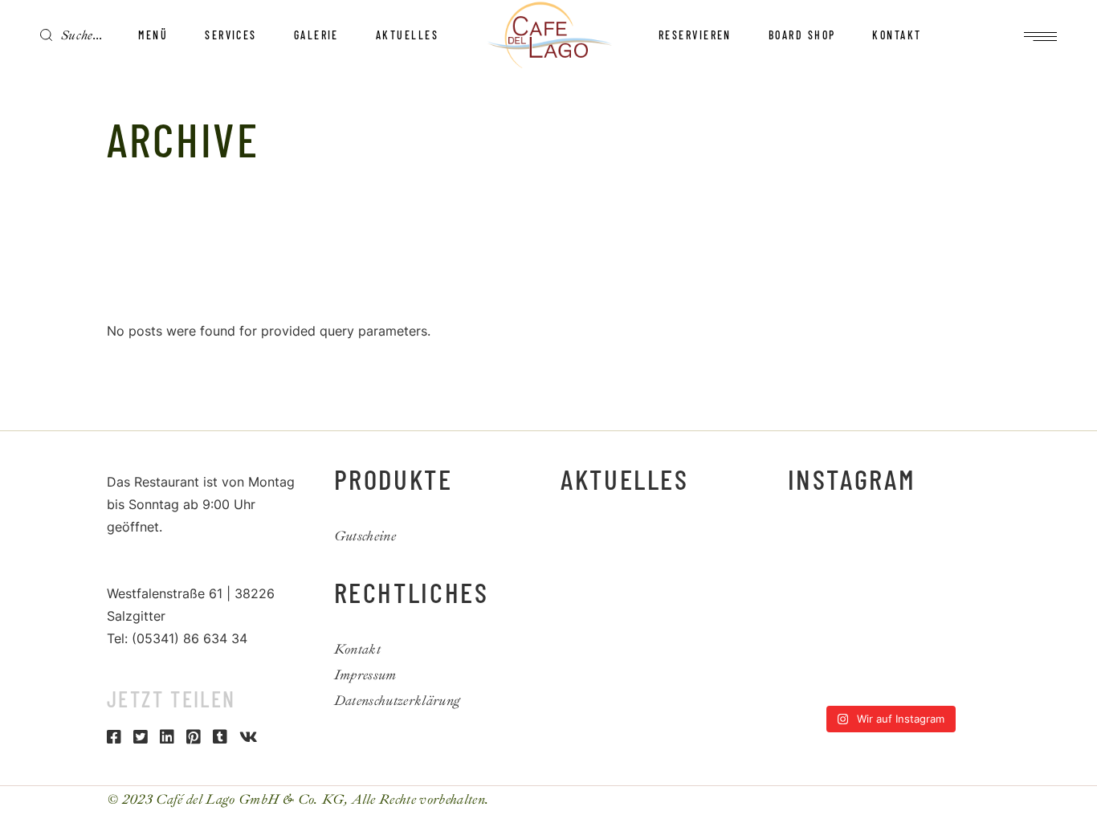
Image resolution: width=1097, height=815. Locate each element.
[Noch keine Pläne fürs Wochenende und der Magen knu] (915, 580)
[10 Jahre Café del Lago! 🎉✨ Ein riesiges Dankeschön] (810, 613)
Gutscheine (365, 536)
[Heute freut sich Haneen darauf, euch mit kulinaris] (810, 646)
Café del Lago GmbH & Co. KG (250, 799)
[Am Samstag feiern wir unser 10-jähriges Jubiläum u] (862, 613)
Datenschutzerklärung (397, 700)
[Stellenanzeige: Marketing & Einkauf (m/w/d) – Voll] (810, 580)
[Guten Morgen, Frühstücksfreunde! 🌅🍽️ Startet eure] (862, 580)
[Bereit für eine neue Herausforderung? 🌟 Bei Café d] (967, 613)
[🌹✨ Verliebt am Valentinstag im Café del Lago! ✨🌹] (915, 679)
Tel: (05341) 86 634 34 (177, 638)
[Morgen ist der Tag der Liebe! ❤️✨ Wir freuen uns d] (862, 679)
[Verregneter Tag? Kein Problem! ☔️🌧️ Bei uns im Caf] (967, 646)
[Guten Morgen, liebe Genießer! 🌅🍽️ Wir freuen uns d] (810, 547)
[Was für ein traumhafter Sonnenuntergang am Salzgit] (862, 646)
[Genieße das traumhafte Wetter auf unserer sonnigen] (915, 613)
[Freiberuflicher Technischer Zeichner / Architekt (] (862, 547)
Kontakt (357, 649)
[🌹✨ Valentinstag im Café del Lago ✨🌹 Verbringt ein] (967, 679)
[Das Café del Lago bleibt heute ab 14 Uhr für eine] (915, 547)
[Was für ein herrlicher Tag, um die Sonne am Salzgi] (810, 679)
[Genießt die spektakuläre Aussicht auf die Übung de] (967, 580)
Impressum (365, 674)
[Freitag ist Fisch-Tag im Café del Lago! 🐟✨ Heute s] (915, 646)
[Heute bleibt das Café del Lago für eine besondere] (967, 547)
